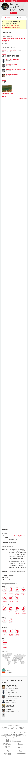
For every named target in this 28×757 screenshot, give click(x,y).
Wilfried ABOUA (10, 700)
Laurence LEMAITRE (11, 64)
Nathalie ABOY (10, 691)
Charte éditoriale (18, 732)
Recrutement (21, 734)
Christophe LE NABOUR (12, 59)
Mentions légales (4, 736)
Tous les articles (11, 734)
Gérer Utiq (24, 735)
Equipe (12, 732)
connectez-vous (13, 25)
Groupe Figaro (12, 736)
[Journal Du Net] (7, 747)
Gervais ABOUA (10, 695)
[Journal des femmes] (7, 744)
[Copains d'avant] (7, 751)
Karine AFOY (9, 709)
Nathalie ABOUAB (11, 685)
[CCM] (20, 744)
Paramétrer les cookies (16, 735)
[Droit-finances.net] (20, 747)
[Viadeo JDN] (20, 751)
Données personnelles (6, 735)
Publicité (24, 732)
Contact (6, 734)
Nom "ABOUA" (10, 715)
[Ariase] (7, 754)
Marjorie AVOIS (10, 705)
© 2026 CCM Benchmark (21, 736)
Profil (8, 17)
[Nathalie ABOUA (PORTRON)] (5, 6)
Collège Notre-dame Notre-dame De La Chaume (7, 95)
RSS (16, 734)
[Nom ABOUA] (3, 715)
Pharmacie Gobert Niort (9, 50)
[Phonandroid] (20, 754)
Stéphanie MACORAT (12, 74)
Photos (21, 17)
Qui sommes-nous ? (6, 732)
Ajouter (14, 13)
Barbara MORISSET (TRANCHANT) (15, 69)
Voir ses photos (22, 98)
